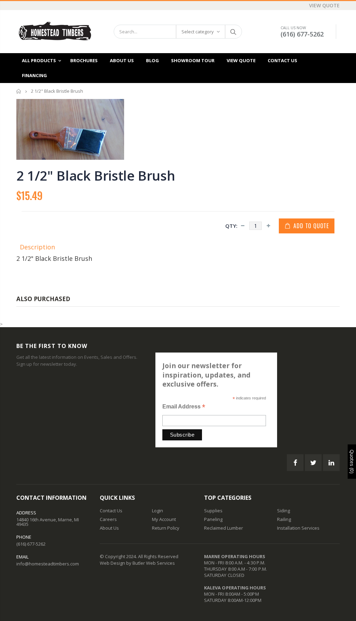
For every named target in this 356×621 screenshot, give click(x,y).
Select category (197, 31)
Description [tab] (37, 247)
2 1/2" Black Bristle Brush (95, 175)
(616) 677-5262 (302, 34)
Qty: (231, 225)
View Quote (324, 5)
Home (19, 91)
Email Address (183, 407)
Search (233, 31)
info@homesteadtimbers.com (47, 564)
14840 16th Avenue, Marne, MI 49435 (47, 521)
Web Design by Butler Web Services (137, 563)
